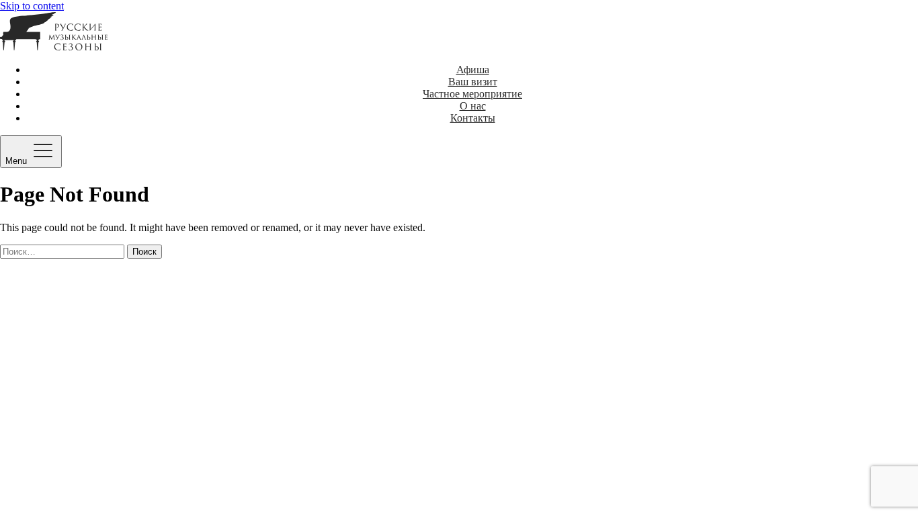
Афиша (472, 69)
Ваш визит (472, 81)
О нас (473, 106)
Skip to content (32, 5)
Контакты (472, 118)
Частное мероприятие (472, 93)
